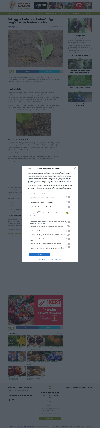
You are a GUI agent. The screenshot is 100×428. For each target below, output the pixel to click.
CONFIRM (39, 254)
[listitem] (50, 194)
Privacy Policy (58, 259)
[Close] (75, 168)
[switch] (68, 197)
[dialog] (50, 214)
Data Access (50, 259)
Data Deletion (42, 259)
